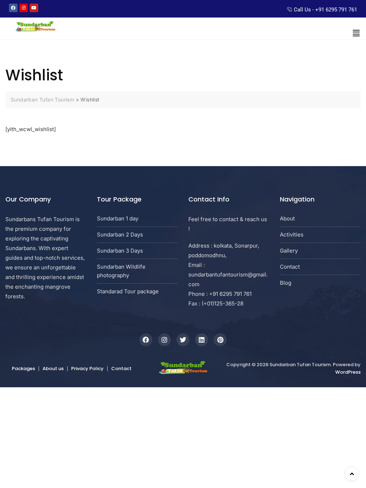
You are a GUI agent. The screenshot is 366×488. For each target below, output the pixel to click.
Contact (121, 368)
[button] (356, 33)
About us (53, 368)
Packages (23, 368)
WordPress (348, 372)
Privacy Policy (87, 368)
